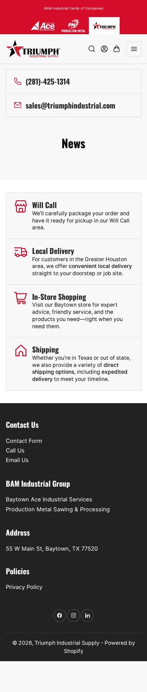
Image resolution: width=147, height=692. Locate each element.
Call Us (15, 450)
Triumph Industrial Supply (67, 643)
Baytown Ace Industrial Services (49, 499)
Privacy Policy (24, 587)
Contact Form (24, 440)
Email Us (17, 460)
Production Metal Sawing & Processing (58, 509)
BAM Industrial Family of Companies (73, 8)
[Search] (92, 48)
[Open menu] (134, 48)
